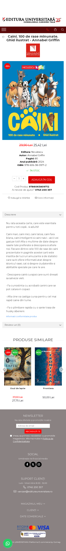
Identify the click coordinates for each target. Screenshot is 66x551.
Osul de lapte (17, 388)
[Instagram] (39, 464)
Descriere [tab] (10, 214)
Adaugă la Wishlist (20, 197)
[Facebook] (27, 464)
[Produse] (4, 30)
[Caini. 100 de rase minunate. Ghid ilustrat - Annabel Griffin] (33, 100)
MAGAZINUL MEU (32, 503)
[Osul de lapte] (17, 366)
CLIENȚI (32, 510)
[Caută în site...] (62, 30)
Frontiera (48, 388)
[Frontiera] (48, 366)
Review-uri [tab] (13, 324)
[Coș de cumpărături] (55, 30)
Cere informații (45, 197)
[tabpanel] (33, 100)
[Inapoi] (2, 37)
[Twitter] (33, 464)
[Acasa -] (31, 20)
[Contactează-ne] (47, 30)
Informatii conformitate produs (21, 316)
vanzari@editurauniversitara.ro (34, 491)
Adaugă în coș (41, 179)
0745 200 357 (35, 487)
